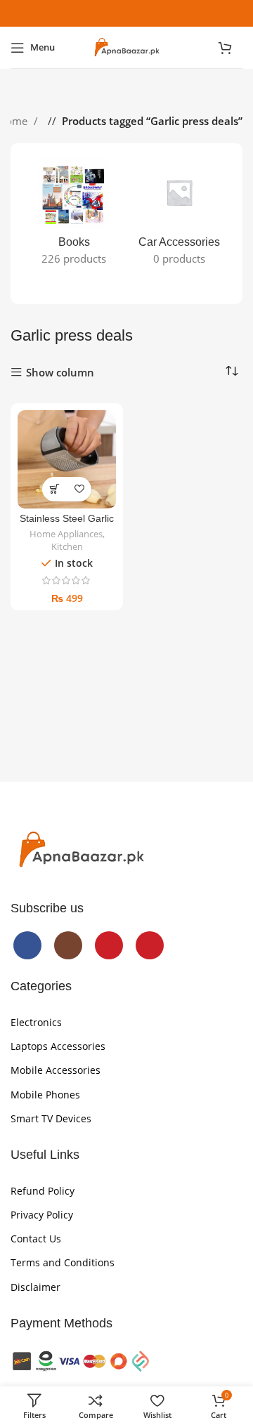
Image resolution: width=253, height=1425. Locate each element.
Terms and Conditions (63, 1262)
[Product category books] (74, 215)
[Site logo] (126, 46)
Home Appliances (66, 533)
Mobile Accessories (55, 1070)
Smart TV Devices (51, 1118)
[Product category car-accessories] (179, 215)
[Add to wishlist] (79, 489)
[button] (54, 489)
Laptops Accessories (58, 1046)
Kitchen (67, 546)
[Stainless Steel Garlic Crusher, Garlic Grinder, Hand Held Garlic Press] (67, 459)
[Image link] (81, 849)
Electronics (36, 1022)
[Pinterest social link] (160, 13)
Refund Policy (42, 1190)
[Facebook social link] (92, 13)
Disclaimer (35, 1287)
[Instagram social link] (115, 13)
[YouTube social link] (137, 13)
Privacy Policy (42, 1214)
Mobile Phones (45, 1094)
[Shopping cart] (230, 48)
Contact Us (36, 1238)
